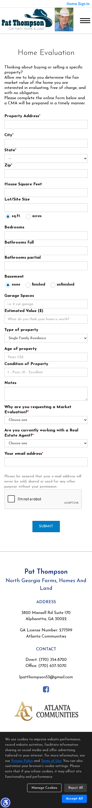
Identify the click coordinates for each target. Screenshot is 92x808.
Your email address (23, 454)
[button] (5, 802)
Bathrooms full (19, 242)
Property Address (22, 116)
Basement (14, 277)
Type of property (21, 330)
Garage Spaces (19, 296)
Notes (10, 383)
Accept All (74, 798)
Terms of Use (51, 761)
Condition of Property (26, 364)
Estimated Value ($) (23, 311)
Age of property (20, 349)
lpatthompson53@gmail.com (46, 677)
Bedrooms (14, 227)
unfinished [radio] (65, 285)
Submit (46, 526)
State (10, 150)
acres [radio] (37, 216)
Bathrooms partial (22, 258)
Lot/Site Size (17, 199)
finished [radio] (38, 285)
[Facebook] (46, 689)
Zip (8, 165)
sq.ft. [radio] (16, 216)
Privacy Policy (22, 761)
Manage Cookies (44, 788)
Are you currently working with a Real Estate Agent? (41, 433)
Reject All (75, 788)
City (9, 135)
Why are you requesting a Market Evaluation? (37, 409)
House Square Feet (23, 184)
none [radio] (16, 285)
